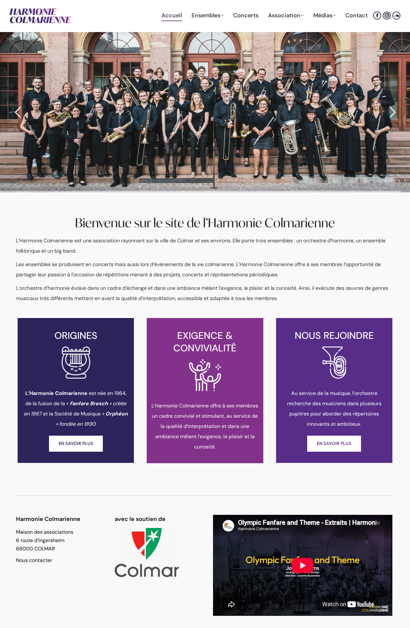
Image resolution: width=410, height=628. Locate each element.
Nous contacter (34, 560)
